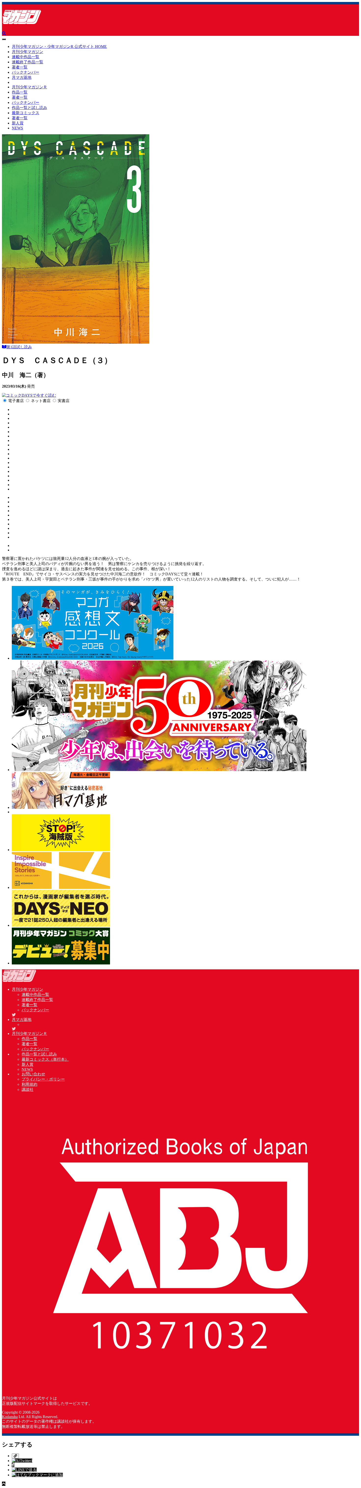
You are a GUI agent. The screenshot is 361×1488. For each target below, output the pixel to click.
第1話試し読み (19, 347)
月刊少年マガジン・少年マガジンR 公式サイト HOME (59, 46)
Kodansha (10, 1417)
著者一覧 (20, 67)
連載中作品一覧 (25, 57)
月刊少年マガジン (27, 52)
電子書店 (16, 401)
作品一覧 (20, 92)
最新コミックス (25, 113)
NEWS (17, 128)
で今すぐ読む (44, 395)
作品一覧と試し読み (29, 108)
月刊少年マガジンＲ (29, 87)
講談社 (27, 1089)
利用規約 (29, 1084)
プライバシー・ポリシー (43, 1079)
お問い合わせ (33, 1074)
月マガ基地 (21, 77)
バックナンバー (25, 72)
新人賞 (18, 123)
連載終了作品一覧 (27, 62)
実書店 (63, 401)
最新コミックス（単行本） (45, 1059)
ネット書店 (41, 401)
